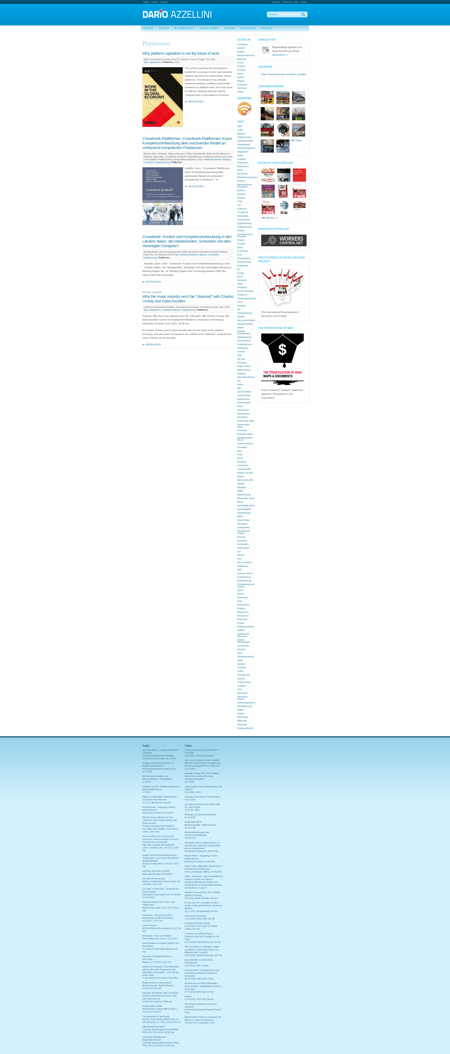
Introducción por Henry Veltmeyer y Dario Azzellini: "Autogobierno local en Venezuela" (203, 986)
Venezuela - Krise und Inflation (157, 936)
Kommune (242, 430)
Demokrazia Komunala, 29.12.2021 (201, 851)
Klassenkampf (244, 403)
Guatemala (242, 348)
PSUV (240, 590)
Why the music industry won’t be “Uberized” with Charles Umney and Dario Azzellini (159, 820)
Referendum (243, 605)
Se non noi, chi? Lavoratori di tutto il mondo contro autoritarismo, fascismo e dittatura (203, 905)
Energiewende (244, 262)
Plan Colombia (244, 562)
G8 (238, 309)
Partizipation (243, 548)
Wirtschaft (242, 721)
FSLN (240, 302)
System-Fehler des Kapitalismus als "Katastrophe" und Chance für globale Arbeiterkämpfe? (160, 858)
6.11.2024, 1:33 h (193, 792)
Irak (239, 381)
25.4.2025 (189, 782)
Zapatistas (242, 724)
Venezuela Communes (195, 916)
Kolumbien (242, 417)
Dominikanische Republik (245, 235)
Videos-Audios (208, 28)
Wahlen (241, 714)
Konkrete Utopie (245, 434)
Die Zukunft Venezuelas (153, 879)
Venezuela (242, 693)
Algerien (241, 134)
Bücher (164, 28)
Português (242, 85)
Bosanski (241, 59)
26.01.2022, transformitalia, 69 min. (201, 911)
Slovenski (242, 88)
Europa (240, 273)
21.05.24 (146, 782)
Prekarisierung (244, 581)
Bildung (226, 159)
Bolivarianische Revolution (244, 186)
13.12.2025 (190, 769)
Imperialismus (244, 370)
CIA (239, 205)
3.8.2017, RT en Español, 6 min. (200, 1023)
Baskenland (243, 166)
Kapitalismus (155, 62)
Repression (242, 612)
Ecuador (241, 244)
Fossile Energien (245, 291)
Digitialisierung (163, 162)
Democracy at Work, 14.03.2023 (157, 813)
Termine (229, 28)
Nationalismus (244, 513)
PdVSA (240, 555)
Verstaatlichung (244, 706)
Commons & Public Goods (197, 923)
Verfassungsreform (246, 703)
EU (238, 269)
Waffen (240, 710)
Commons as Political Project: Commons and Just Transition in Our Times (202, 936)
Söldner (241, 630)
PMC (239, 570)
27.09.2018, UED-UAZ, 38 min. (199, 999)
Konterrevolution (245, 444)
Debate (188, 996)
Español (164, 2)
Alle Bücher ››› (270, 218)
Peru (239, 559)
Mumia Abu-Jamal (246, 498)
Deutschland (243, 220)
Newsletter (276, 2)
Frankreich (242, 295)
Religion (241, 608)
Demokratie (242, 216)
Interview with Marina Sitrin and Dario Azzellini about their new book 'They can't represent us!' (160, 996)
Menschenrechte (245, 480)
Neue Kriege (243, 520)
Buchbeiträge (184, 28)
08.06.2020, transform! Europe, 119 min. (204, 955)
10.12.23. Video (192, 810)
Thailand (241, 667)
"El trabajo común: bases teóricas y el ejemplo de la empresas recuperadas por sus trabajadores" (202, 845)
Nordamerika (243, 527)
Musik (240, 502)
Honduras (242, 363)
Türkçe (240, 92)
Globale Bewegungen (243, 332)
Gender (241, 317)
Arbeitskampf (243, 145)
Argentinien (242, 152)
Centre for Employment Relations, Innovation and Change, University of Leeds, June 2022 (160, 829)
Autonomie (242, 163)
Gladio (240, 327)
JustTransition (244, 395)
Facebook (242, 280)
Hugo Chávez (243, 366)
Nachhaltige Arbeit (246, 505)
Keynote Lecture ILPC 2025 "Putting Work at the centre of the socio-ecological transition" (202, 776)
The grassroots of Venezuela (156, 1016)
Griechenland (243, 341)
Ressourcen (243, 616)
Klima (240, 406)
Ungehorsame (244, 682)
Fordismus (242, 287)
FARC (240, 284)
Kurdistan (241, 462)
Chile (239, 201)
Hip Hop (241, 359)
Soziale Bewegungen (243, 641)
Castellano (242, 44)
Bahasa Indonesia (246, 55)
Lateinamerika (244, 469)
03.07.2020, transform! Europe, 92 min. (203, 942)
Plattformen (168, 62)
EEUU (240, 247)
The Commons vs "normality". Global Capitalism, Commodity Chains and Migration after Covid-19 (202, 949)
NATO (240, 516)
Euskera (241, 66)
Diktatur (241, 231)
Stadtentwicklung (245, 657)
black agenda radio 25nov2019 (157, 874)
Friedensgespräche (246, 298)
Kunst (240, 458)
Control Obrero (149, 925)
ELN (239, 255)
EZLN (240, 276)
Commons (242, 209)
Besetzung (242, 174)
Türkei (240, 671)
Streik (240, 660)
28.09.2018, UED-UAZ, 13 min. (199, 979)
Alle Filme (296, 140)
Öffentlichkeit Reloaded (153, 1027)
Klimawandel (243, 414)
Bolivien (241, 190)
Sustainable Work (193, 822)
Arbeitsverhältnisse (213, 159)
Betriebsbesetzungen (247, 177)
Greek (240, 74)
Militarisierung (244, 495)
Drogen (241, 240)
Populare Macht (244, 573)
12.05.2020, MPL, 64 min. (197, 966)
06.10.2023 (190, 817)
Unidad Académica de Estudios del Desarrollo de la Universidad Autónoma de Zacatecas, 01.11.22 (203, 885)
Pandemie (242, 541)
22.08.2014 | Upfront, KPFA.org (157, 1002)
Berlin (240, 170)
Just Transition (244, 392)
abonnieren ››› (280, 54)
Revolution (242, 619)
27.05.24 (146, 792)
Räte (239, 601)
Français (241, 70)
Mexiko (240, 484)
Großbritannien (244, 344)
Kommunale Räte (245, 421)
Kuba (239, 454)
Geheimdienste (244, 313)
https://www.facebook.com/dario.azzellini (283, 74)
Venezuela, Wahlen (242, 698)
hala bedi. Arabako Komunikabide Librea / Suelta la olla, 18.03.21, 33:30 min (160, 848)
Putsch (240, 594)
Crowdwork (148, 162)
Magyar (241, 81)
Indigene (241, 374)
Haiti (239, 355)
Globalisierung (244, 337)
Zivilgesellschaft (245, 728)
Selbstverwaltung (245, 627)
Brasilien (241, 194)
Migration (241, 487)
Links (296, 2)
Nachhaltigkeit (244, 509)
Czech (240, 63)
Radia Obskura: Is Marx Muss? (157, 983)
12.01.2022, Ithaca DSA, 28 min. (200, 919)
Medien (241, 476)
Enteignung (242, 266)
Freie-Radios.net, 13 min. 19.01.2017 (160, 939)
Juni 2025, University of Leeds (199, 756)
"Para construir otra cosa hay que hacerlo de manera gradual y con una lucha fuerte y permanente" (160, 839)
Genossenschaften (246, 320)
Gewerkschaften (245, 324)
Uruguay (241, 686)
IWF (239, 388)
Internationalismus (246, 377)
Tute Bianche (243, 675)
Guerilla (241, 352)
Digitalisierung (150, 258)
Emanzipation (243, 258)
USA (239, 689)
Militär (240, 491)
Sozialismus (243, 646)
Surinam (241, 664)
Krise (177, 62)
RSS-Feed (287, 2)
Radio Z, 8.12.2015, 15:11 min (156, 962)
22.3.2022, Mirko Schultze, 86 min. (201, 898)
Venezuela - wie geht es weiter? (157, 915)
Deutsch (155, 2)
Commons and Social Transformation (202, 797)
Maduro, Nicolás (245, 473)
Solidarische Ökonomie (243, 635)
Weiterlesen (195, 101)
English (146, 2)
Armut (240, 155)
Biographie (248, 28)
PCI (239, 552)
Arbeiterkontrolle (245, 141)
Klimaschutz (243, 410)
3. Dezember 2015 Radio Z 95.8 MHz (160, 978)
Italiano (240, 77)
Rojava (240, 623)
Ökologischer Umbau (243, 532)
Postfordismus (244, 577)
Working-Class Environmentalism (200, 815)
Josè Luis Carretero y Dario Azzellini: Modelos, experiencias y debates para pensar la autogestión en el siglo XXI (203, 763)
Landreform (242, 465)
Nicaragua (242, 524)
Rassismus (242, 597)
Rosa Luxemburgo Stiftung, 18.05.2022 (203, 872)
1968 (239, 126)
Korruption (242, 447)
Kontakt (303, 2)
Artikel (148, 28)
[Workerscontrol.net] (284, 245)
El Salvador (242, 251)
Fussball (241, 306)
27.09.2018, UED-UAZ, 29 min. (199, 992)
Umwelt (241, 679)
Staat (239, 653)
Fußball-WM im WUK (152, 1006)
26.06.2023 (190, 838)
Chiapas (241, 198)
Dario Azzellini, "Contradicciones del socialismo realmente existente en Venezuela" (202, 973)
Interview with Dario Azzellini (156, 871)
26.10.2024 (190, 800)
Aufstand (241, 159)
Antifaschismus (244, 137)
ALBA (240, 130)
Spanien (241, 649)
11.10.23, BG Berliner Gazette (156, 803)
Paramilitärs (243, 544)
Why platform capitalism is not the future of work (180, 53)
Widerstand (242, 717)
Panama (241, 537)
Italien (240, 384)
